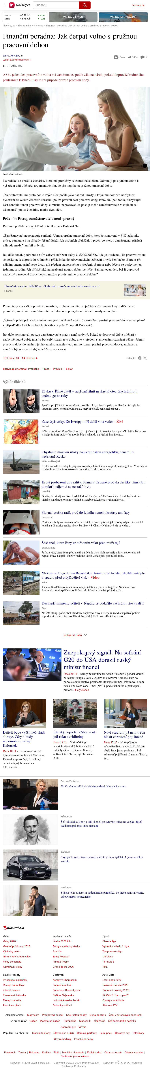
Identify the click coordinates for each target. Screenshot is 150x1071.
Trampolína (69, 1020)
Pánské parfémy (83, 1038)
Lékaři (69, 368)
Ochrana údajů (113, 1052)
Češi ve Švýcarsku (63, 995)
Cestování (47, 517)
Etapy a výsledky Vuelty (66, 946)
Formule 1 (108, 961)
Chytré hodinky (62, 1038)
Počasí (45, 426)
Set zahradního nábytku (122, 1020)
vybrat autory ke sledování (16, 60)
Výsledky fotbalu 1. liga (115, 946)
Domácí (46, 491)
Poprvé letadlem (62, 984)
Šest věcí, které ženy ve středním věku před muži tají (81, 542)
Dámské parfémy (87, 1032)
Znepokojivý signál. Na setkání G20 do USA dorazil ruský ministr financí (102, 659)
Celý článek (82, 690)
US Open (107, 956)
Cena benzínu (98, 1014)
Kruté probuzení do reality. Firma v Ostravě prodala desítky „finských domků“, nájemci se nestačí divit (93, 484)
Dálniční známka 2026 (115, 984)
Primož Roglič (61, 961)
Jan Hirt (57, 951)
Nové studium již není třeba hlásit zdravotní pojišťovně (124, 734)
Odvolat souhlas (134, 1052)
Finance (8, 291)
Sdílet (135, 57)
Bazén (33, 1020)
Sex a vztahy (48, 548)
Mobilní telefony (41, 1032)
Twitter (22, 1052)
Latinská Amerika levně (66, 1000)
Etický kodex (94, 1052)
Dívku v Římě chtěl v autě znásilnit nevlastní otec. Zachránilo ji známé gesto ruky (90, 393)
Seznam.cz (138, 5)
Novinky (14, 55)
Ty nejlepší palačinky (15, 979)
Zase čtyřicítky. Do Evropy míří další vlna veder (77, 421)
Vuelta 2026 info (62, 941)
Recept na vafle (12, 1000)
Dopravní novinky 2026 (115, 990)
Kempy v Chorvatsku (65, 979)
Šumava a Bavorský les (66, 990)
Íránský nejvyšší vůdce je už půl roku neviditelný (74, 734)
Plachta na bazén (50, 1020)
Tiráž (56, 1052)
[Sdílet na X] (145, 358)
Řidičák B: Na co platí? (115, 995)
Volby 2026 (9, 941)
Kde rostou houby (76, 1014)
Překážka (33, 368)
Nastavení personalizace (75, 1056)
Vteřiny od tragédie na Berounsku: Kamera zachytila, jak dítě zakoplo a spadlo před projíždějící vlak (93, 575)
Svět (44, 608)
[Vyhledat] (85, 5)
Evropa (45, 400)
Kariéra (46, 1052)
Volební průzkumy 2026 (16, 946)
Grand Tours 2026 (63, 966)
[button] (75, 129)
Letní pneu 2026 (111, 979)
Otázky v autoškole (113, 1000)
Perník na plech (12, 1005)
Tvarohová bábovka (14, 995)
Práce (46, 368)
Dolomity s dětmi (62, 1005)
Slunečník (85, 1020)
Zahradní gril (68, 1026)
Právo (6, 55)
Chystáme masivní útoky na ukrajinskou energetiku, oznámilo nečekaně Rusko (88, 454)
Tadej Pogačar (61, 956)
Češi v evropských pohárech (125, 1014)
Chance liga (109, 941)
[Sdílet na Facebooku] (140, 358)
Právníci (57, 368)
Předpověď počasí (52, 1014)
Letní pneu (106, 1032)
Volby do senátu (12, 961)
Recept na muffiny (13, 984)
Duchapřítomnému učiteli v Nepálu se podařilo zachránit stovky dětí (93, 603)
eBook (122, 57)
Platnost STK (109, 1005)
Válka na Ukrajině (51, 461)
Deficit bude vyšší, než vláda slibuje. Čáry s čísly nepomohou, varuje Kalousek (24, 739)
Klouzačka (99, 1020)
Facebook (10, 1052)
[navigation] (4, 5)
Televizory (138, 1032)
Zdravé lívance (11, 990)
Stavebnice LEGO (63, 1032)
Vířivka (82, 1026)
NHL (105, 966)
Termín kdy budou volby (17, 956)
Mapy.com (33, 1014)
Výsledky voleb (11, 951)
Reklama (34, 1052)
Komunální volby (12, 966)
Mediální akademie (73, 1052)
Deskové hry (122, 1032)
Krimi (44, 582)
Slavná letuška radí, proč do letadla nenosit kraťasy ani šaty (86, 512)
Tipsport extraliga (112, 951)
